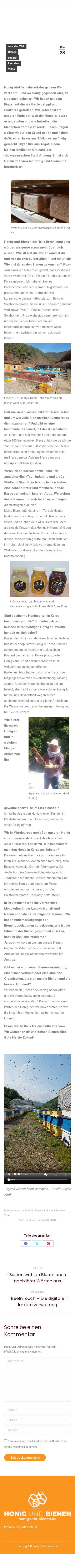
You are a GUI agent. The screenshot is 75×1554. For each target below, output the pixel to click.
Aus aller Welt (16, 46)
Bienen (12, 52)
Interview (13, 63)
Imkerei (12, 57)
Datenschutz (28, 1527)
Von (26, 1220)
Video (11, 69)
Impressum (11, 1527)
